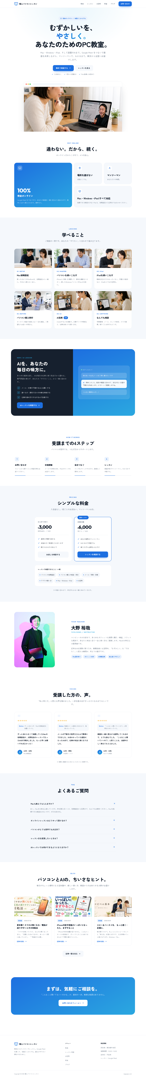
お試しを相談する (53, 554)
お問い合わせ (125, 4)
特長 (82, 4)
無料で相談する (62, 68)
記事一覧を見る (72, 953)
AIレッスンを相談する (28, 405)
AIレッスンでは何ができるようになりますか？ (50, 847)
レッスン (90, 4)
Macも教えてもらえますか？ (42, 803)
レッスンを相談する (92, 554)
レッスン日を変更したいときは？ (44, 838)
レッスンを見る (84, 68)
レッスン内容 (69, 1052)
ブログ (113, 4)
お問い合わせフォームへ (71, 1003)
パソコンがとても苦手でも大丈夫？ (45, 829)
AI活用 (99, 4)
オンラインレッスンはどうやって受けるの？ (49, 820)
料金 (105, 4)
